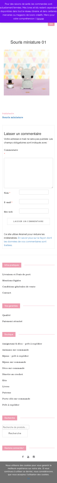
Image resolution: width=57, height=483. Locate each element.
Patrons (6, 392)
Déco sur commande (13, 368)
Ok (28, 478)
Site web (8, 212)
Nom (7, 193)
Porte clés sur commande (16, 398)
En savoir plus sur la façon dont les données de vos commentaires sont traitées (28, 242)
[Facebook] (22, 456)
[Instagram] (34, 456)
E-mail (8, 202)
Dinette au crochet (12, 374)
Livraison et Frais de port (16, 274)
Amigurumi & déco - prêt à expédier (22, 343)
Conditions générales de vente (18, 286)
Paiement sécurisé (12, 321)
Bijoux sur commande (14, 362)
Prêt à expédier (10, 404)
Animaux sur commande (15, 349)
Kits (4, 380)
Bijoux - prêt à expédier (15, 356)
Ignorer (40, 18)
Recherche (15, 433)
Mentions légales (11, 280)
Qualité (6, 315)
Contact (6, 292)
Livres (5, 386)
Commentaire (11, 152)
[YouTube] (28, 456)
